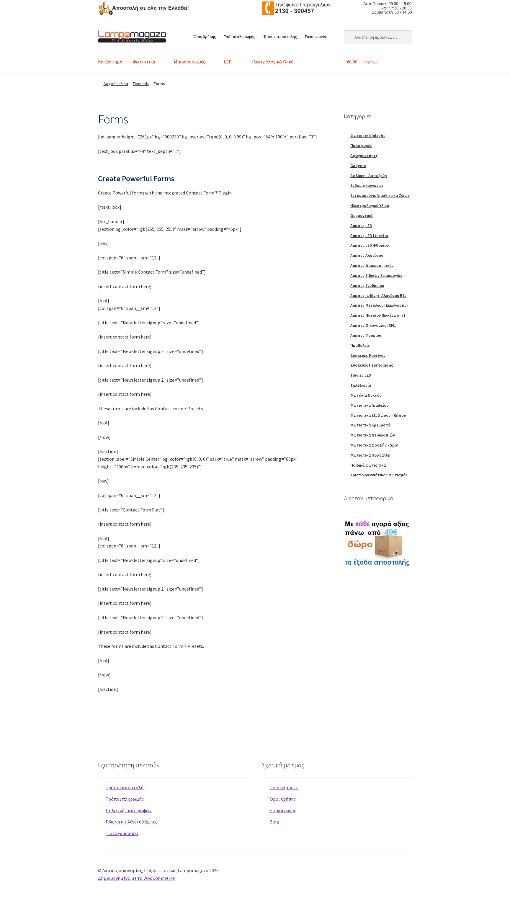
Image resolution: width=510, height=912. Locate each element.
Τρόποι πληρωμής (239, 36)
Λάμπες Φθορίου (365, 335)
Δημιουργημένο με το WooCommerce (136, 878)
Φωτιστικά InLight (367, 135)
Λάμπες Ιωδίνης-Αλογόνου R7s (378, 295)
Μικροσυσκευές (189, 62)
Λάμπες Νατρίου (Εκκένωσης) (377, 315)
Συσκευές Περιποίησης (371, 365)
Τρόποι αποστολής (280, 36)
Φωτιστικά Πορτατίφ (370, 455)
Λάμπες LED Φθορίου (369, 245)
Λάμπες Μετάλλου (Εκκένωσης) (379, 305)
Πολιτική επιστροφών (129, 810)
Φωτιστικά (144, 62)
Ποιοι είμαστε (283, 787)
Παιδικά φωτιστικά (368, 465)
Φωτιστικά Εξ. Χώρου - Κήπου (378, 415)
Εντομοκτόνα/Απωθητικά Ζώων (380, 195)
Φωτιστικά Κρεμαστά (370, 425)
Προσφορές (361, 145)
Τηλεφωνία (360, 385)
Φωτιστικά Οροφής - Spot (374, 445)
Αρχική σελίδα (116, 83)
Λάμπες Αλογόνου (366, 255)
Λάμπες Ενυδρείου (367, 285)
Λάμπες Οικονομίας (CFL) (373, 325)
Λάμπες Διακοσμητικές (371, 265)
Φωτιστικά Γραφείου (369, 405)
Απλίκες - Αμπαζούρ (368, 175)
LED (228, 62)
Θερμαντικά (361, 215)
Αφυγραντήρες (364, 155)
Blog (274, 822)
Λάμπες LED (361, 225)
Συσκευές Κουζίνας (367, 355)
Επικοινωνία (315, 36)
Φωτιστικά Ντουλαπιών (372, 435)
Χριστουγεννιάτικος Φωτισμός (379, 475)
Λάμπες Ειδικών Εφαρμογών (376, 275)
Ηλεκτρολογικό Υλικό (272, 62)
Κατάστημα (110, 62)
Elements (141, 83)
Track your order (122, 833)
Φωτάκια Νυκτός (365, 395)
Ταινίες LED (360, 375)
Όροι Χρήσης (204, 36)
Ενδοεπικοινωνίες (367, 185)
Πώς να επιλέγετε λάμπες (131, 822)
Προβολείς (360, 345)
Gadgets (358, 165)
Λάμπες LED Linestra (369, 235)
